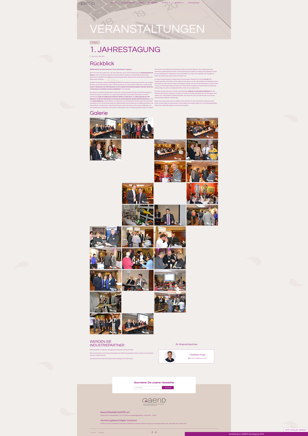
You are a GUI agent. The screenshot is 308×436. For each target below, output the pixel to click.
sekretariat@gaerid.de (137, 415)
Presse (141, 3)
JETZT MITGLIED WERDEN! (296, 430)
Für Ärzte (165, 3)
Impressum (93, 432)
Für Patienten (152, 3)
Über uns (113, 3)
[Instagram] (155, 432)
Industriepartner (193, 3)
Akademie (178, 3)
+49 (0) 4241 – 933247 (150, 415)
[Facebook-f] (152, 432)
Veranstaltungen (126, 3)
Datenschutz (101, 432)
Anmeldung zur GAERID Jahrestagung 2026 (246, 434)
